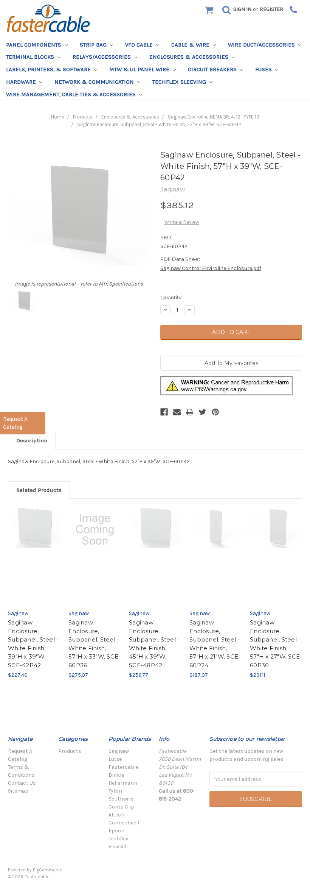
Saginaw (118, 751)
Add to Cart (34, 563)
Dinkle (116, 775)
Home (57, 117)
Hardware (21, 81)
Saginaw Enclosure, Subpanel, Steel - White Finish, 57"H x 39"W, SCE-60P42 (159, 124)
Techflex (118, 838)
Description (31, 440)
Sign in (242, 9)
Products (83, 117)
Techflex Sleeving (180, 81)
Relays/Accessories (102, 56)
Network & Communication (94, 81)
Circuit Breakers (213, 69)
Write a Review (181, 222)
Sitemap (18, 791)
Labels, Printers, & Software (49, 69)
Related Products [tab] (39, 490)
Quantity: (171, 297)
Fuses (264, 69)
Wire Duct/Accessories (262, 44)
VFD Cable (139, 44)
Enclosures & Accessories (189, 56)
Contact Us (22, 783)
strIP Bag (94, 44)
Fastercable (123, 767)
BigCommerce (47, 870)
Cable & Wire (191, 44)
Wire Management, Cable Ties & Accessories (71, 94)
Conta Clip (121, 807)
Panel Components (34, 44)
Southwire (120, 799)
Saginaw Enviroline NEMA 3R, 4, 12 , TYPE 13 (213, 117)
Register (271, 9)
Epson (116, 830)
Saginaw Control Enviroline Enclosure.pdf (210, 268)
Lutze (115, 759)
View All (117, 846)
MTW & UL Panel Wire (140, 69)
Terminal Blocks (31, 56)
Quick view (34, 549)
